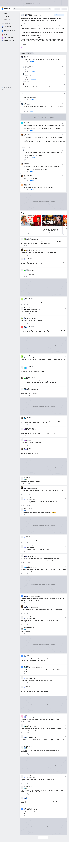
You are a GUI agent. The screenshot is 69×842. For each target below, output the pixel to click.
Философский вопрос (32, 250)
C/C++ (29, 440)
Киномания (30, 378)
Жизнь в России (31, 429)
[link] (31, 225)
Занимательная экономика (34, 667)
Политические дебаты (33, 15)
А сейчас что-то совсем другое (35, 328)
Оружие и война (31, 479)
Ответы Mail (30, 270)
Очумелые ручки (31, 737)
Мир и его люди (31, 318)
